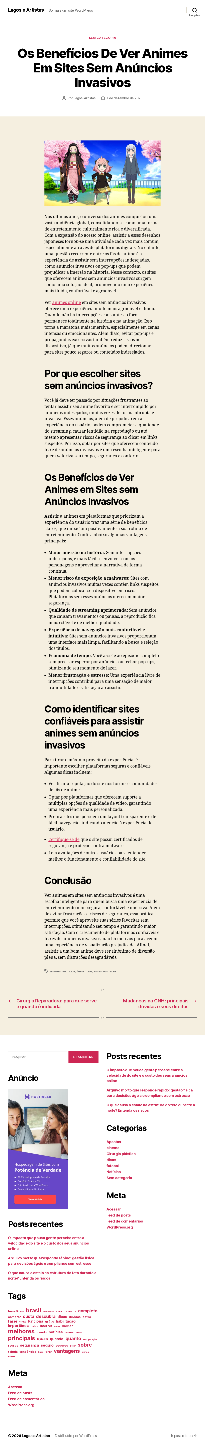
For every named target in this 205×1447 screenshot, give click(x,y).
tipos (40, 1352)
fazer (13, 1321)
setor (73, 1346)
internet (46, 1326)
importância (18, 1325)
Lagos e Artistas (26, 10)
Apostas (114, 1142)
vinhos (85, 1352)
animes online (66, 302)
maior (57, 1326)
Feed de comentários (26, 1399)
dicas (62, 1316)
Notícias (114, 1172)
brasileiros (48, 1311)
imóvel (34, 1326)
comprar (14, 1317)
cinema (113, 1148)
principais (21, 1338)
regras (13, 1345)
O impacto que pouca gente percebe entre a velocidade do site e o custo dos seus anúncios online (48, 1243)
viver (12, 1356)
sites (112, 971)
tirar (48, 1352)
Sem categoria (102, 38)
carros (71, 1311)
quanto (73, 1338)
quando (56, 1339)
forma (22, 1322)
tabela (12, 1352)
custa (28, 1316)
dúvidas (74, 1317)
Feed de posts (20, 1393)
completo (87, 1310)
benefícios (84, 971)
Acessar (15, 1387)
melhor (67, 1326)
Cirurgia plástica (121, 1154)
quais (42, 1338)
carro (60, 1311)
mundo (42, 1332)
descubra (45, 1316)
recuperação (90, 1339)
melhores (21, 1331)
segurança (29, 1345)
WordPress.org (21, 1405)
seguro (47, 1345)
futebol (113, 1166)
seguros (62, 1345)
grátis (49, 1321)
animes (55, 971)
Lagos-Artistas (84, 98)
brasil (33, 1310)
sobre (85, 1345)
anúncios (68, 971)
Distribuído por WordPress (76, 1436)
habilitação (65, 1321)
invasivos (101, 971)
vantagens (67, 1351)
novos (69, 1332)
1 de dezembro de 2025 (124, 98)
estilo (86, 1317)
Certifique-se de (63, 839)
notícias (56, 1332)
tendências (27, 1352)
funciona (35, 1321)
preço (79, 1332)
